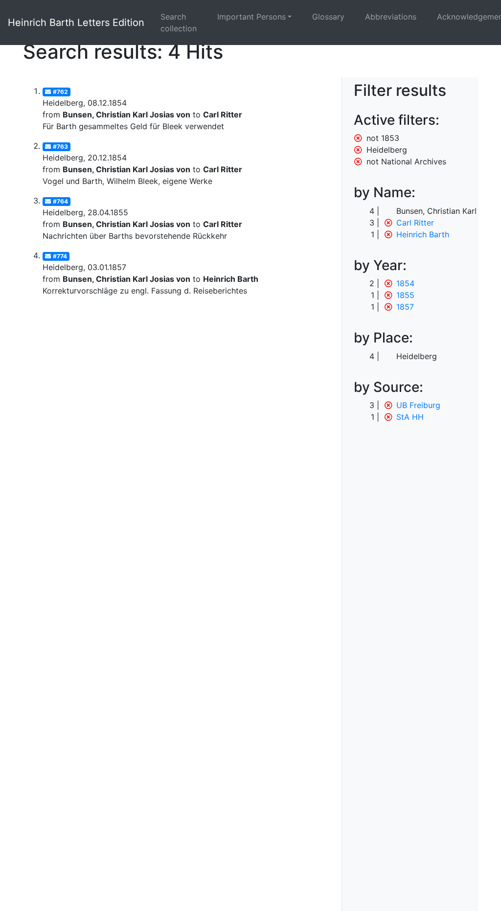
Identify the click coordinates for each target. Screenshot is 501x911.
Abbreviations (390, 17)
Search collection (178, 22)
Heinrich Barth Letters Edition (76, 22)
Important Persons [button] (251, 17)
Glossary (328, 17)
